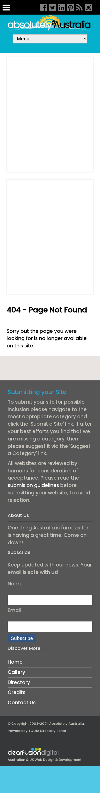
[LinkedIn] (60, 7)
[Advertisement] (50, 114)
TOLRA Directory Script (47, 730)
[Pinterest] (69, 7)
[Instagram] (87, 7)
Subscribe (22, 638)
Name (15, 583)
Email (14, 610)
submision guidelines (33, 485)
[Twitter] (51, 7)
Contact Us (22, 702)
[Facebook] (42, 7)
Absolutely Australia (66, 723)
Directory (19, 682)
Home (15, 662)
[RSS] (78, 7)
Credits (16, 692)
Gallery (16, 672)
